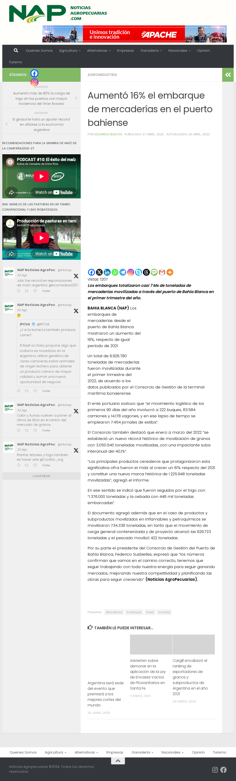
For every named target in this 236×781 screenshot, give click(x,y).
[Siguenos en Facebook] (223, 770)
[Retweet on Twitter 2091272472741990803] (28, 291)
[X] (99, 272)
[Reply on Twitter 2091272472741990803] (20, 291)
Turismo (15, 62)
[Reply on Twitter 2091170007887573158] (20, 431)
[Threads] (146, 272)
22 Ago (22, 275)
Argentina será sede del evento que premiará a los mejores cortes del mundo (106, 694)
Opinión (203, 50)
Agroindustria (102, 74)
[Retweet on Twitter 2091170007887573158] (28, 431)
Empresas (125, 50)
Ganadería (149, 50)
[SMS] (154, 272)
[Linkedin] (107, 272)
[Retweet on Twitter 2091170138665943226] (28, 391)
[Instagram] (130, 272)
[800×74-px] (134, 33)
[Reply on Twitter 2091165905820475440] (20, 466)
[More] (169, 272)
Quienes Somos (39, 50)
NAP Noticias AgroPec (36, 270)
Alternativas (97, 50)
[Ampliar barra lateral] (228, 75)
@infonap (65, 270)
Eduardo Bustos (108, 134)
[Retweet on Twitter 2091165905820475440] (28, 466)
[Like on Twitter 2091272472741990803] (36, 291)
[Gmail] (162, 272)
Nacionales (177, 50)
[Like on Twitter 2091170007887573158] (36, 431)
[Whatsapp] (115, 272)
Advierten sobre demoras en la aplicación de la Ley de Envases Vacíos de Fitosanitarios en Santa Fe (148, 674)
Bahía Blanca (114, 612)
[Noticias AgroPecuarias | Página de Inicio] (58, 14)
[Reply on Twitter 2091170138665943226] (20, 391)
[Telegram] (122, 272)
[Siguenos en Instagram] (215, 770)
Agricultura (68, 50)
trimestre (164, 612)
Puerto (150, 612)
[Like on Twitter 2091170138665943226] (36, 391)
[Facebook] (91, 272)
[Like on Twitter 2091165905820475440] (36, 466)
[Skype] (138, 272)
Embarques (134, 612)
